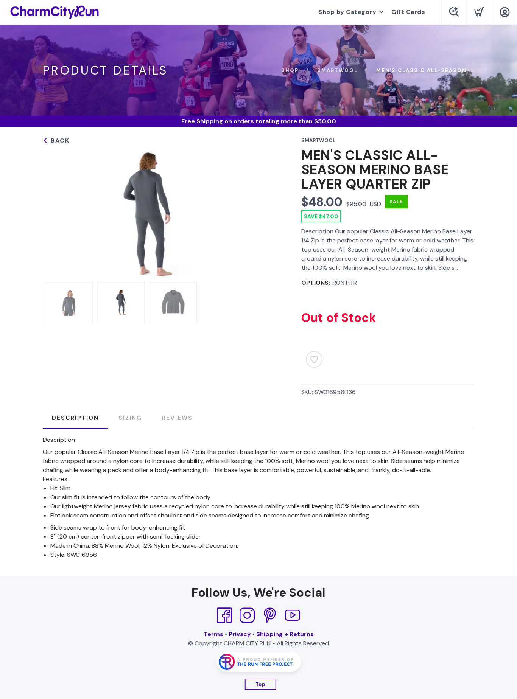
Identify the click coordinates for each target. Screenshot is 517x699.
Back (59, 140)
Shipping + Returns (285, 634)
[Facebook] (224, 615)
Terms (213, 634)
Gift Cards (408, 12)
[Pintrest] (269, 615)
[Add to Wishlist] (314, 359)
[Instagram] (247, 615)
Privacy (240, 634)
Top (260, 684)
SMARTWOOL (337, 70)
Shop (290, 70)
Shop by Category (347, 12)
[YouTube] (292, 615)
